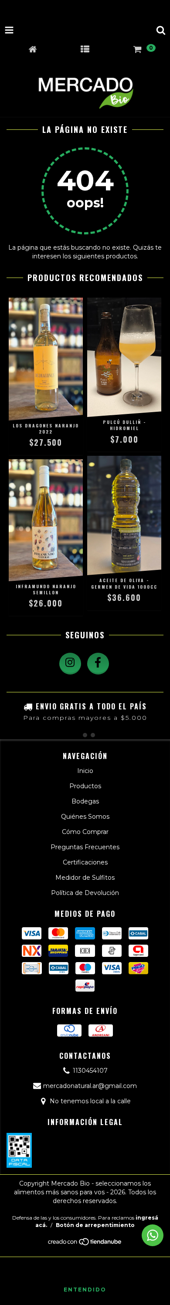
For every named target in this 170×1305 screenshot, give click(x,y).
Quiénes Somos (85, 816)
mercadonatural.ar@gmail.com (90, 1086)
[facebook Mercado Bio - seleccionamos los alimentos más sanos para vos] (98, 664)
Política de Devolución (85, 893)
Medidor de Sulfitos (85, 877)
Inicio (85, 771)
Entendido (85, 1289)
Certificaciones (85, 862)
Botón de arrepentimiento (95, 1225)
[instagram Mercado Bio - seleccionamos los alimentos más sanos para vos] (70, 664)
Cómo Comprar (85, 832)
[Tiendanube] (85, 1244)
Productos (85, 786)
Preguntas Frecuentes (85, 847)
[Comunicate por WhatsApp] (152, 1235)
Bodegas (85, 801)
